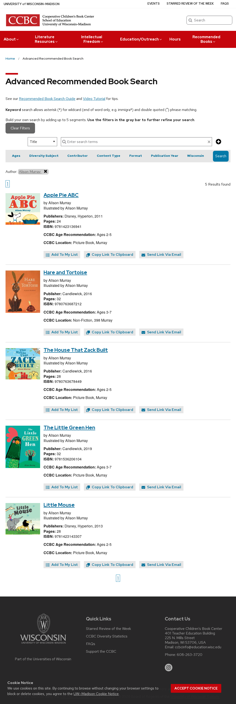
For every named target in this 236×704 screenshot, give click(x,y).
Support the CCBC (101, 651)
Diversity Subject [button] (44, 156)
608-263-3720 (189, 654)
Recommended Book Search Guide (47, 98)
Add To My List (64, 254)
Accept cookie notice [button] (196, 688)
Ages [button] (16, 156)
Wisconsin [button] (195, 156)
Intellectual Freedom (91, 39)
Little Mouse (59, 505)
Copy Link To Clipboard (112, 254)
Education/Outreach (139, 39)
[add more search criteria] (218, 142)
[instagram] (169, 668)
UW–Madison (31, 4)
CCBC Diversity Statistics (106, 636)
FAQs (225, 4)
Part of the (43, 659)
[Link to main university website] (43, 644)
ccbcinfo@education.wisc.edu (198, 647)
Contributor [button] (77, 156)
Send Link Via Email (163, 254)
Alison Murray (30, 171)
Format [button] (135, 156)
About (10, 39)
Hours (175, 39)
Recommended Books (206, 39)
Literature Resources (45, 39)
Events (154, 4)
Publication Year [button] (164, 156)
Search (220, 156)
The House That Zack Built (76, 350)
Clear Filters (20, 128)
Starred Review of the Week (190, 4)
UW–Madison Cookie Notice (96, 693)
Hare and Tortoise (65, 272)
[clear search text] (209, 142)
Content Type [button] (108, 156)
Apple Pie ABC (61, 195)
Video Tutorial (94, 98)
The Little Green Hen (69, 427)
